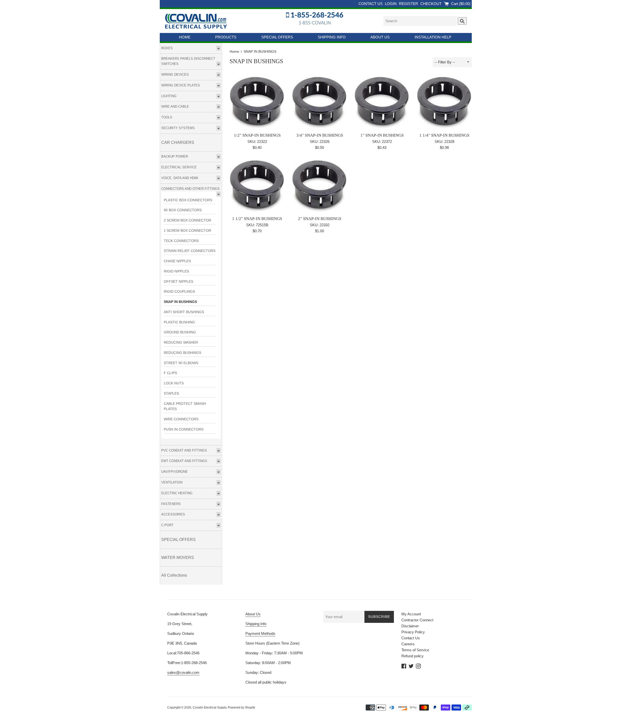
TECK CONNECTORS (181, 241)
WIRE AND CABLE (175, 106)
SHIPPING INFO (332, 37)
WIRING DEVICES (175, 74)
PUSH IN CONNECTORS (183, 429)
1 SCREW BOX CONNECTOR (187, 231)
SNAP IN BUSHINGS (180, 302)
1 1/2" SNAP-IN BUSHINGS (257, 218)
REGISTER (409, 3)
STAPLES (171, 393)
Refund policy (412, 656)
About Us (253, 614)
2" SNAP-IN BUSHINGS (319, 218)
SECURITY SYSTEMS (178, 128)
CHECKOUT (431, 3)
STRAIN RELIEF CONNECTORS (189, 251)
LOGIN (391, 3)
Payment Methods (260, 633)
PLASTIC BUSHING (179, 322)
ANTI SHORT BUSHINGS (184, 312)
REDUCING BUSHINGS (182, 353)
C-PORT (167, 525)
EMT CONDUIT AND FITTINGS (184, 461)
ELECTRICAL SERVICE (179, 167)
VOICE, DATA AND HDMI (179, 178)
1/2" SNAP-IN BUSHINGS (257, 135)
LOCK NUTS (174, 383)
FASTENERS (171, 504)
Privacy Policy (413, 632)
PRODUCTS (225, 37)
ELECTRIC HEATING (176, 493)
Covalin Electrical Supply (209, 707)
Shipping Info (255, 624)
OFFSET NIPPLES (178, 281)
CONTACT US (371, 3)
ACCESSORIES (173, 514)
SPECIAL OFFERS (277, 37)
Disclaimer (410, 626)
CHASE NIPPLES (177, 261)
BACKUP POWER (174, 156)
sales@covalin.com (183, 672)
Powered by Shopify (241, 707)
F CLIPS (170, 373)
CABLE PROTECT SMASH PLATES (185, 406)
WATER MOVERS (177, 557)
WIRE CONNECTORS (181, 419)
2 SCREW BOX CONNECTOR (187, 220)
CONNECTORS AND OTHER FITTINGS (190, 189)
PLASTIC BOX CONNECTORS (188, 200)
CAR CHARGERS (177, 142)
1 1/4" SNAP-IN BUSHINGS (444, 135)
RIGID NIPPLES (176, 271)
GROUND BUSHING (180, 332)
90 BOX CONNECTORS (183, 210)
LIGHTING (168, 96)
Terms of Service (415, 650)
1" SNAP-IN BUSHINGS (382, 135)
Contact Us (410, 638)
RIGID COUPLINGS (179, 291)
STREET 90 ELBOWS (181, 363)
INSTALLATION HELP (433, 37)
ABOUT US (380, 37)
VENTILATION (171, 482)
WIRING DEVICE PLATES (180, 85)
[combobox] (420, 21)
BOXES (167, 48)
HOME (184, 37)
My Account (411, 614)
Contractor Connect (417, 620)
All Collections (174, 575)
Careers (408, 644)
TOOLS (166, 117)
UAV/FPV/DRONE (174, 472)
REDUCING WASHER (181, 342)
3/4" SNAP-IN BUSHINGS (319, 135)
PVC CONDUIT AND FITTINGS (184, 450)
